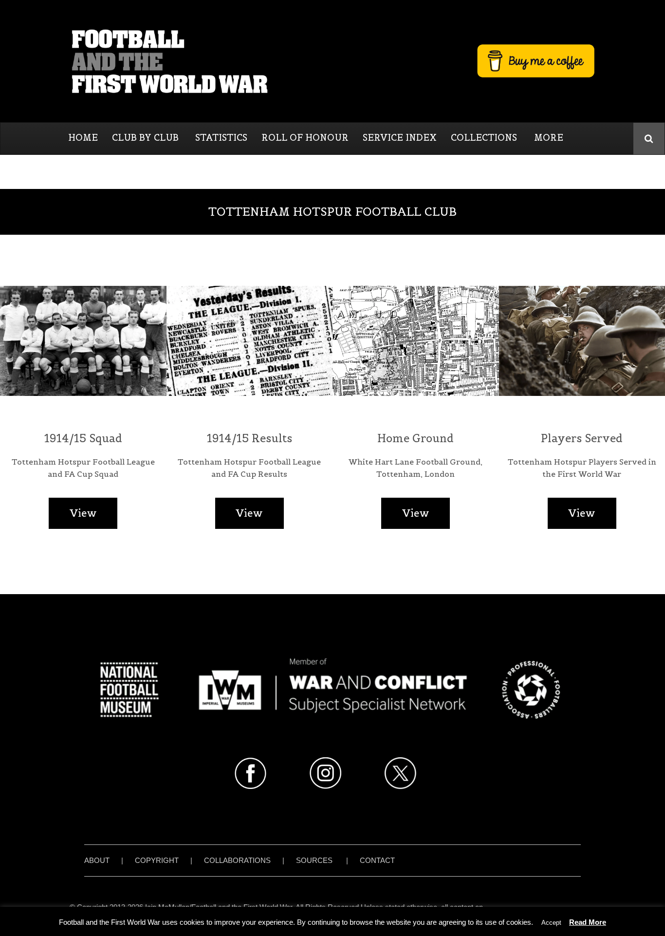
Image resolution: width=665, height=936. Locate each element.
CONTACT (377, 860)
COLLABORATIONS (237, 860)
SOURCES (314, 860)
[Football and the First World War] (332, 61)
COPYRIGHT (157, 860)
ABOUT (97, 860)
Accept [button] (551, 922)
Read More (587, 922)
